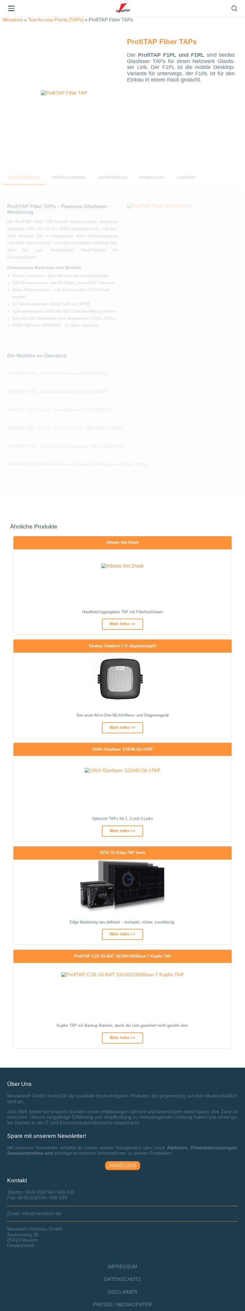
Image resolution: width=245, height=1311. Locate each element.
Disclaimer (122, 1292)
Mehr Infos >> (122, 624)
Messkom (13, 19)
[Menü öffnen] (11, 8)
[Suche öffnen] (234, 8)
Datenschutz (122, 1279)
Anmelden (122, 1165)
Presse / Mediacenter (122, 1304)
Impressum (122, 1266)
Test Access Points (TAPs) (56, 19)
